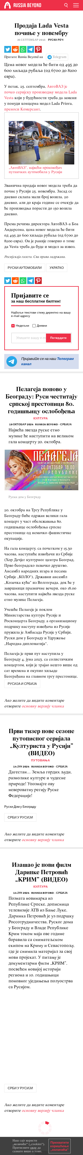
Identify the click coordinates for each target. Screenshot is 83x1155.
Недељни (22, 325)
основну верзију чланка (43, 706)
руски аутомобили (25, 268)
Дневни (42, 325)
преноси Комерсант (22, 110)
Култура (40, 418)
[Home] (7, 5)
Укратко (57, 268)
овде (33, 1147)
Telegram (59, 57)
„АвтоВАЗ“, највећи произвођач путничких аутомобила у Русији (35, 170)
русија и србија (22, 684)
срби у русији (20, 817)
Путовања (40, 760)
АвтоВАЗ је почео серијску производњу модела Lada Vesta (40, 92)
